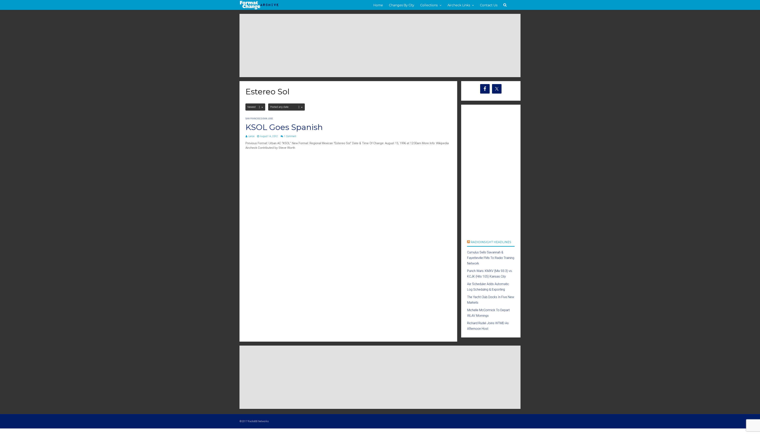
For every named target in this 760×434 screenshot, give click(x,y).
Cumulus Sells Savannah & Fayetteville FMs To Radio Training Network (490, 257)
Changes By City (401, 5)
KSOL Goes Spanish (284, 127)
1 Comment (290, 136)
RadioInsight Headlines (491, 242)
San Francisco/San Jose (259, 118)
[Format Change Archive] (259, 8)
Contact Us (488, 5)
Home (378, 5)
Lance (251, 136)
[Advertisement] (380, 45)
